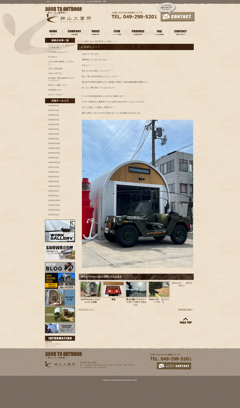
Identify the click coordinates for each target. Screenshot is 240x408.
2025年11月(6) (54, 148)
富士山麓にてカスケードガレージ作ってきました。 (136, 302)
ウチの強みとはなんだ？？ (58, 52)
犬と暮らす (52, 57)
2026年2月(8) (53, 134)
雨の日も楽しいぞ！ (87, 309)
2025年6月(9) (53, 172)
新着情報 (48, 342)
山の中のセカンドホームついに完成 (91, 300)
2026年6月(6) (53, 115)
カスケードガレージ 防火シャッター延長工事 (61, 46)
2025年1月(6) (53, 196)
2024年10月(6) (54, 210)
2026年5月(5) (53, 120)
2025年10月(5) (54, 153)
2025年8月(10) (54, 162)
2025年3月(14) (54, 186)
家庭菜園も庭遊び (185, 309)
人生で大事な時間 (55, 69)
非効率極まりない (55, 90)
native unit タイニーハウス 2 (159, 300)
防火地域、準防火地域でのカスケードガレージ (61, 79)
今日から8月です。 (55, 73)
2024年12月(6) (54, 200)
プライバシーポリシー (53, 344)
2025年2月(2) (53, 191)
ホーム (80, 41)
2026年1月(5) (53, 139)
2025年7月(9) (53, 167)
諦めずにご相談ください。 (58, 85)
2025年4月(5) (53, 181)
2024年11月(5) (54, 205)
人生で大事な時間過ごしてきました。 (61, 63)
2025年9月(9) (53, 158)
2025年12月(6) (54, 143)
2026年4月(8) (53, 124)
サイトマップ (50, 346)
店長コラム (88, 41)
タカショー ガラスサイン (182, 284)
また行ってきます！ (56, 95)
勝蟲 (114, 299)
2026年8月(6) (53, 105)
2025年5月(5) (53, 177)
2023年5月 (99, 41)
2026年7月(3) (53, 110)
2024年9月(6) (53, 215)
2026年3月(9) (53, 129)
